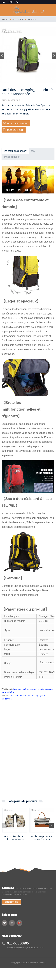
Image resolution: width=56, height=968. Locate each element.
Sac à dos (31, 19)
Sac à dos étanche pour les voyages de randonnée (14, 837)
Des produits (18, 19)
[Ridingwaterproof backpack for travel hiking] (15, 820)
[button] (54, 55)
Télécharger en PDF (15, 130)
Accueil (5, 19)
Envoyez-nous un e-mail (17, 123)
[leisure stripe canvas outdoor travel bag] (42, 820)
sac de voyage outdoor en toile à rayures (42, 837)
